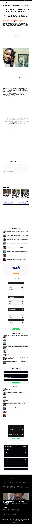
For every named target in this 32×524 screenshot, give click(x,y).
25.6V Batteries (11, 429)
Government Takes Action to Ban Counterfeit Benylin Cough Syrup (11, 514)
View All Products (16, 382)
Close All (19, 161)
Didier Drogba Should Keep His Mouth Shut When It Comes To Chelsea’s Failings (12, 510)
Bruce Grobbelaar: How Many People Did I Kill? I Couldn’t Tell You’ (11, 478)
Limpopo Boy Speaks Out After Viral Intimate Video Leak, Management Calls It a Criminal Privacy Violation (15, 487)
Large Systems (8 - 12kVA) (12, 309)
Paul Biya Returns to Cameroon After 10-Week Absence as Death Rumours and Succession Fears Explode (16, 483)
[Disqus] (16, 216)
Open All (13, 161)
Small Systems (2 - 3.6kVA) (12, 283)
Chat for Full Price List (16, 438)
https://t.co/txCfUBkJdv (19, 102)
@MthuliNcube (17, 80)
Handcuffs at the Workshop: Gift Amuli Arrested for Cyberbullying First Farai (14, 20)
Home (10, 0)
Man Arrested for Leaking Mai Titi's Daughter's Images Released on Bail (11, 515)
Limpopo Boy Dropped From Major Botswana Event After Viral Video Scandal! (12, 486)
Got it (18, 522)
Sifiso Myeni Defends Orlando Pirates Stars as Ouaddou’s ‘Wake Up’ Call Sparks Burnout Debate (16, 5)
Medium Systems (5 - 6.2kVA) (13, 297)
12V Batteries (10, 427)
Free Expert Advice (16, 329)
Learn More (14, 522)
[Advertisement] (16, 41)
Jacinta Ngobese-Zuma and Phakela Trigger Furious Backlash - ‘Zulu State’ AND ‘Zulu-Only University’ (15, 482)
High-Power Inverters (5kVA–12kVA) (13, 434)
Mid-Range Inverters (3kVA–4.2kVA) (13, 432)
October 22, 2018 (21, 85)
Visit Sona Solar (16, 273)
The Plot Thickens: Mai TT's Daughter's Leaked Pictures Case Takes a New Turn (12, 513)
